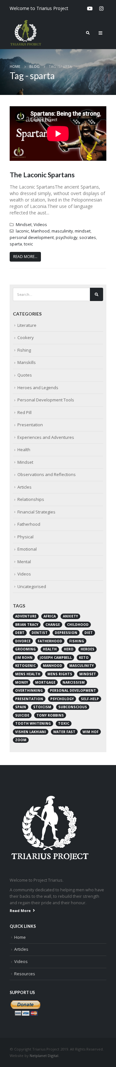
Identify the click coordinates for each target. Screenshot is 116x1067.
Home (20, 937)
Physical (25, 537)
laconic (22, 231)
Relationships (30, 499)
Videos (40, 224)
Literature (26, 325)
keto (84, 657)
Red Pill (24, 412)
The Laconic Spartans (42, 175)
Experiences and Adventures (45, 437)
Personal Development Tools (45, 400)
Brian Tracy (26, 624)
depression (66, 632)
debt (19, 632)
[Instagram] (101, 8)
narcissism (74, 682)
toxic (28, 244)
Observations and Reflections (46, 474)
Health (23, 449)
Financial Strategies (36, 512)
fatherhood (50, 641)
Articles (24, 487)
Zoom (20, 740)
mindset (83, 231)
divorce (23, 641)
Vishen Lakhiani (30, 732)
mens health (27, 674)
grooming (25, 649)
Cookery (25, 337)
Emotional (27, 549)
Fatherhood (28, 524)
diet (88, 632)
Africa (50, 616)
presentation (29, 699)
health (50, 649)
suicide (22, 715)
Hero (68, 649)
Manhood (40, 231)
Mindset (24, 224)
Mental (24, 562)
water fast (64, 732)
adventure (25, 616)
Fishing (24, 350)
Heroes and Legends (37, 387)
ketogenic (25, 665)
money (21, 682)
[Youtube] (89, 8)
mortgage (45, 682)
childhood (78, 624)
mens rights (59, 674)
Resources (24, 974)
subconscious (72, 707)
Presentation (30, 425)
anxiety (70, 616)
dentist (40, 632)
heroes (87, 649)
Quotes (24, 375)
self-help (90, 699)
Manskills (26, 362)
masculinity (62, 231)
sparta (16, 244)
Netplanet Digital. (44, 1055)
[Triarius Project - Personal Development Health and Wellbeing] (26, 33)
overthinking (29, 690)
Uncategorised (31, 586)
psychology (66, 237)
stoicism (42, 707)
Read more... (25, 256)
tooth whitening (33, 723)
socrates (87, 237)
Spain (20, 707)
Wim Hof (90, 732)
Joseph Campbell (56, 657)
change (52, 624)
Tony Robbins (50, 715)
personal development (32, 237)
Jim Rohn (24, 657)
